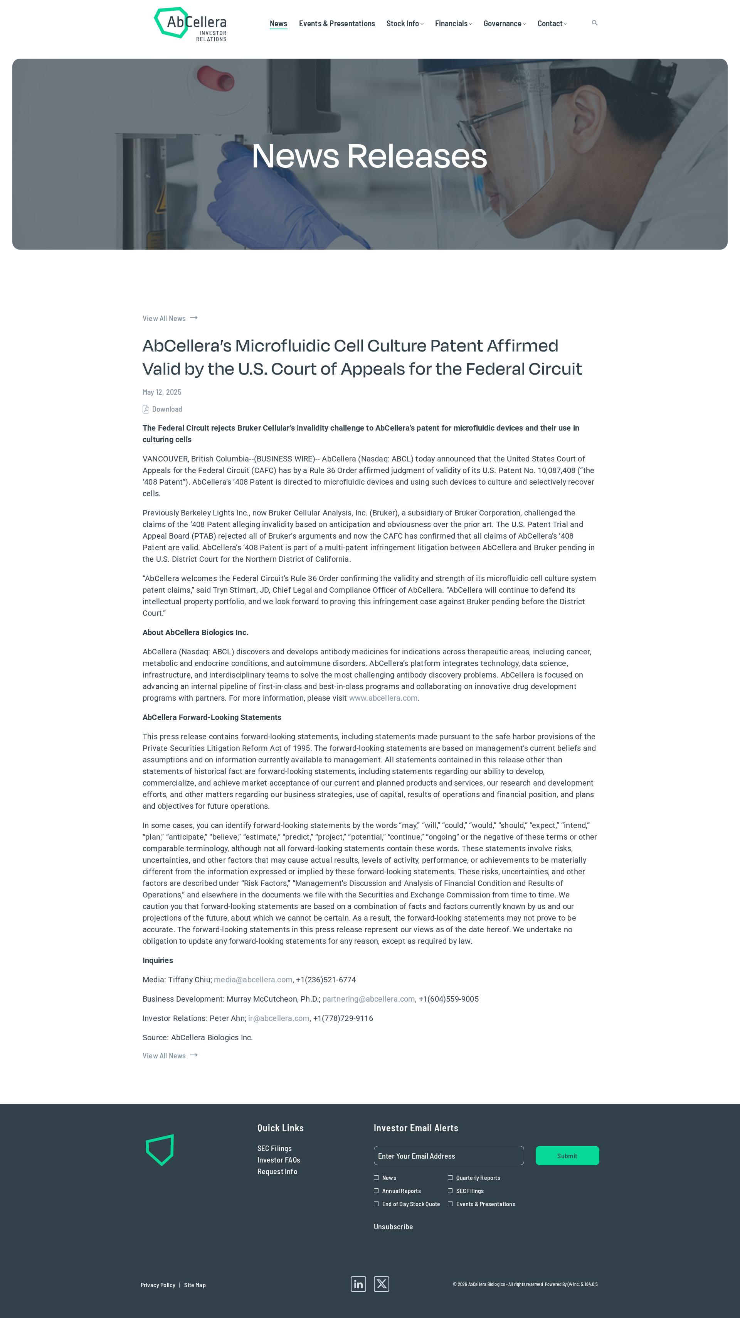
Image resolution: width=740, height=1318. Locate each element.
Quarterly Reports (478, 1177)
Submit (567, 1155)
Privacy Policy (158, 1287)
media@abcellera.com (253, 979)
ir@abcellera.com (278, 1018)
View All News (164, 318)
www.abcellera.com (383, 698)
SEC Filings (286, 1148)
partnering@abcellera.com (369, 999)
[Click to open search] (592, 23)
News (389, 1177)
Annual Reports (401, 1190)
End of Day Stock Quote (411, 1203)
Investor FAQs (290, 1159)
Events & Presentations (485, 1203)
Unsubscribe (393, 1226)
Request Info (289, 1171)
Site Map (194, 1287)
